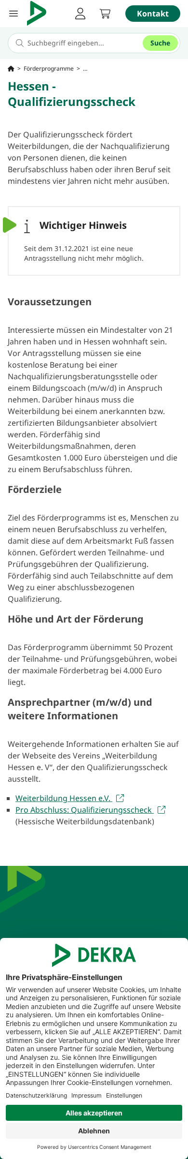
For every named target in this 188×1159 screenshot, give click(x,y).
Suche (160, 42)
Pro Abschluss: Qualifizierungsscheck (84, 809)
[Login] (80, 13)
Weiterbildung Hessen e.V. (63, 798)
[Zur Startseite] (11, 69)
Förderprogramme (49, 69)
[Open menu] (13, 13)
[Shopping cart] (105, 13)
